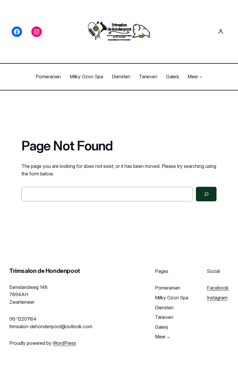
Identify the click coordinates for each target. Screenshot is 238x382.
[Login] (220, 31)
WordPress (64, 343)
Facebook (218, 288)
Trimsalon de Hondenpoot (44, 270)
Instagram (217, 298)
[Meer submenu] (200, 76)
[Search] (206, 194)
